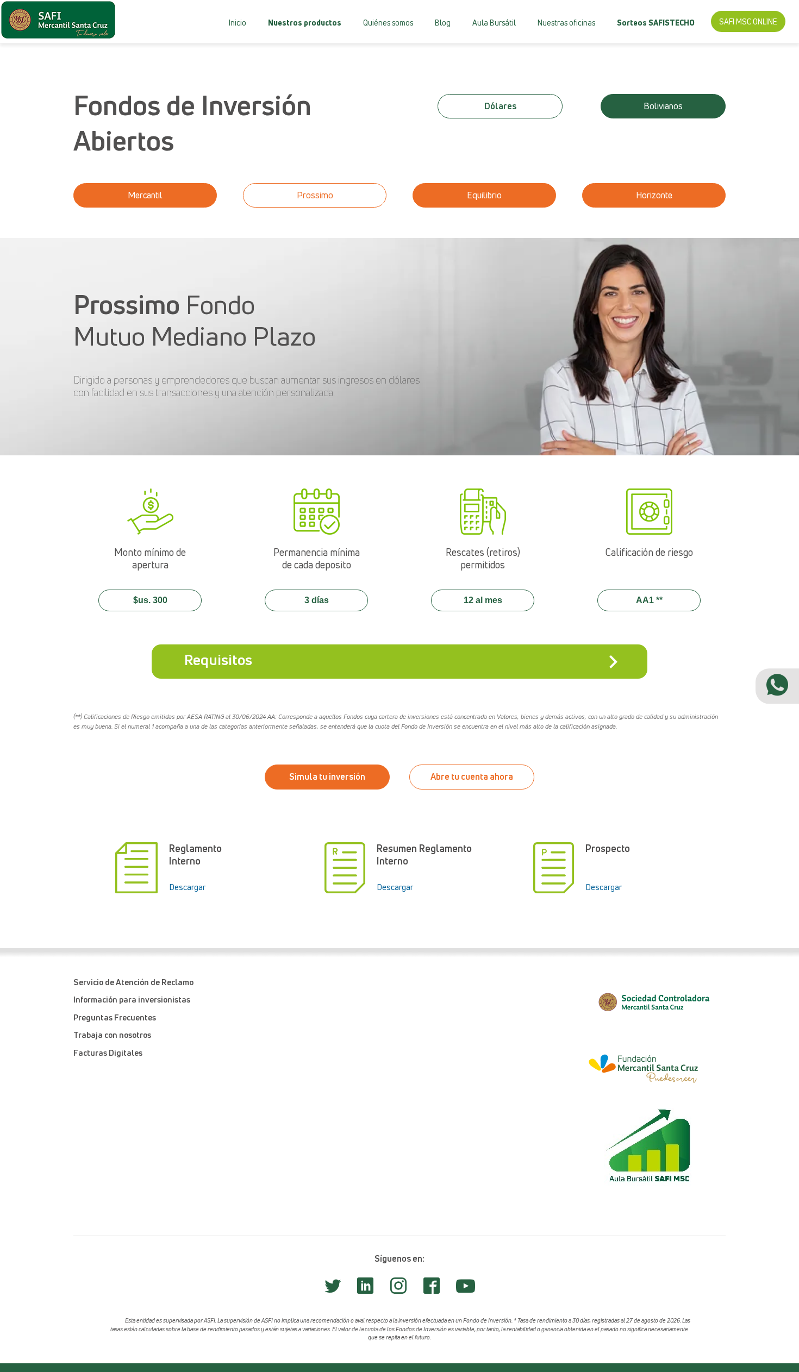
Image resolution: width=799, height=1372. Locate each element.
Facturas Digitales (107, 1052)
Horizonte (654, 195)
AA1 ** (649, 600)
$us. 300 (150, 600)
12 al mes (483, 600)
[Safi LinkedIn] (365, 1288)
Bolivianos (663, 106)
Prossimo (315, 195)
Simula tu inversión (327, 776)
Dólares (278, 54)
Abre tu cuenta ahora (471, 776)
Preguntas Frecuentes (114, 1017)
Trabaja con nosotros (112, 1034)
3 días (316, 600)
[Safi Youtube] (465, 1290)
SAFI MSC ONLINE (748, 21)
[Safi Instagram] (398, 1288)
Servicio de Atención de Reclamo (133, 981)
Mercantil (301, 53)
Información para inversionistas (131, 999)
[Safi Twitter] (332, 1288)
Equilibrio (484, 195)
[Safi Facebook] (431, 1288)
